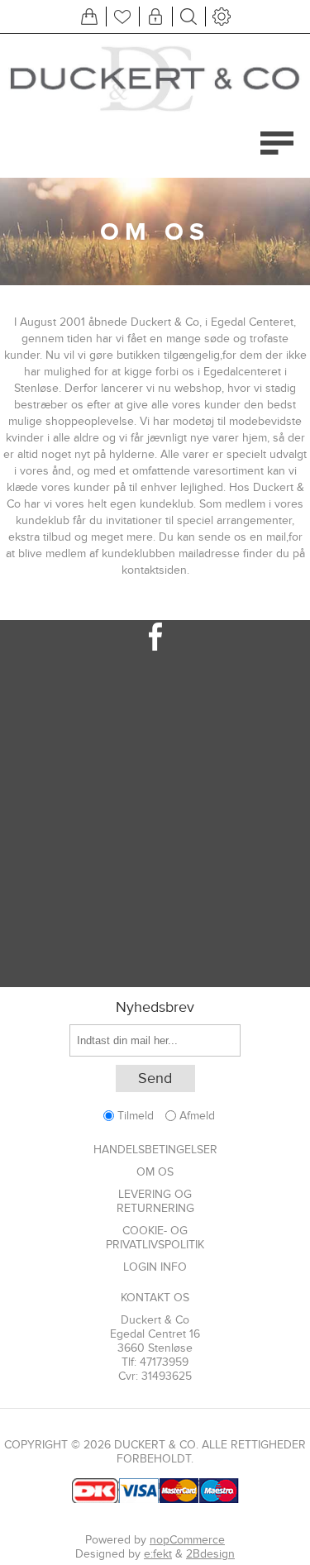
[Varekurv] (89, 16)
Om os (155, 1172)
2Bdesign (210, 1554)
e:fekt (158, 1554)
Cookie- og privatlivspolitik (155, 1238)
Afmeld (197, 1116)
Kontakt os (155, 1298)
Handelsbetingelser (155, 1150)
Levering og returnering (155, 1201)
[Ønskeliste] (122, 16)
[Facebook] (155, 636)
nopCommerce (187, 1540)
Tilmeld (135, 1116)
